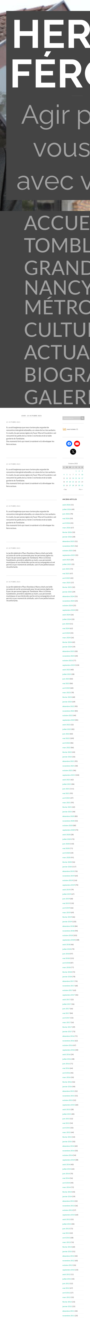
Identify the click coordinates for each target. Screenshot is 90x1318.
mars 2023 (66, 692)
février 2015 (67, 1137)
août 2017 (66, 999)
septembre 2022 (68, 720)
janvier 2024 (67, 647)
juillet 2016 (66, 1059)
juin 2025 (66, 569)
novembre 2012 (68, 1260)
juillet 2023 (66, 674)
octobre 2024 (67, 605)
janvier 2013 (67, 1251)
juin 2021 (66, 789)
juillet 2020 (66, 839)
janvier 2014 (67, 1196)
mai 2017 (65, 1013)
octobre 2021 (67, 770)
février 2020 (67, 862)
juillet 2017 (66, 1004)
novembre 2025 (68, 546)
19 (67, 482)
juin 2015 (66, 1119)
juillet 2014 (66, 1169)
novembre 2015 (68, 1096)
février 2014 (67, 1192)
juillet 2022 (66, 729)
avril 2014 (66, 1183)
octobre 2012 (67, 1265)
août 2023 (66, 669)
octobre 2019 (67, 880)
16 (79, 478)
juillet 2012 (66, 1279)
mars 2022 (66, 747)
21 (73, 482)
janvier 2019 (67, 921)
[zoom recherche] (82, 418)
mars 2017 (66, 1022)
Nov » (81, 489)
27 (70, 485)
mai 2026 (65, 518)
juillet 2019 (66, 894)
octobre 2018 (67, 935)
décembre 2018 (68, 926)
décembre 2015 (68, 1091)
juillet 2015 (66, 1114)
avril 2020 (66, 853)
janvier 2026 (67, 537)
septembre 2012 (68, 1270)
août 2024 (66, 615)
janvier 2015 (67, 1141)
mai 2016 (65, 1068)
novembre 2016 (68, 1041)
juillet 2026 (66, 509)
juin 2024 (66, 624)
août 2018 (66, 944)
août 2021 (66, 780)
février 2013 (67, 1247)
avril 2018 (66, 963)
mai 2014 (65, 1178)
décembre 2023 (68, 651)
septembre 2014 (68, 1160)
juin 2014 (66, 1173)
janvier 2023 (67, 702)
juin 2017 (66, 1008)
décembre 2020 (68, 816)
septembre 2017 (68, 995)
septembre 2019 (68, 885)
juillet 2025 (66, 564)
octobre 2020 (67, 825)
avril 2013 (66, 1238)
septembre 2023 (68, 665)
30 (79, 485)
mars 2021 (66, 802)
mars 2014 (66, 1187)
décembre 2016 (68, 1036)
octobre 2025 (67, 550)
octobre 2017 (67, 990)
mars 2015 (66, 1132)
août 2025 (66, 560)
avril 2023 (66, 688)
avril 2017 (66, 1018)
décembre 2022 (68, 706)
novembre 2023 (68, 656)
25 (64, 485)
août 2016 (66, 1054)
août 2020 (66, 834)
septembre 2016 (68, 1050)
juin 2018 (66, 954)
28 (73, 485)
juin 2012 (66, 1283)
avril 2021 (66, 798)
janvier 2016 (67, 1086)
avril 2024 (66, 633)
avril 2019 (66, 908)
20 (70, 482)
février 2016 (67, 1082)
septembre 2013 (68, 1215)
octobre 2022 (67, 715)
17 (82, 478)
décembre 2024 (68, 596)
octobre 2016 (67, 1045)
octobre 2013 (67, 1210)
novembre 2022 (68, 711)
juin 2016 (66, 1064)
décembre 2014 (68, 1146)
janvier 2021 (67, 812)
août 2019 (66, 889)
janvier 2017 (67, 1031)
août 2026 (66, 505)
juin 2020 (66, 844)
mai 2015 (65, 1123)
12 (67, 478)
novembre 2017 (68, 986)
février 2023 (67, 697)
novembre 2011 (68, 1315)
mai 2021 (65, 793)
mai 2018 (65, 958)
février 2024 (67, 642)
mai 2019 (65, 903)
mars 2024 (66, 637)
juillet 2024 (66, 619)
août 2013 (66, 1219)
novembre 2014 (68, 1151)
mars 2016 (66, 1077)
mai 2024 (65, 628)
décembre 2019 (68, 871)
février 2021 (67, 807)
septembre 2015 (68, 1105)
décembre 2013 (68, 1201)
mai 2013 (65, 1233)
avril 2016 (66, 1073)
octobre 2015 (67, 1100)
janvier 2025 (67, 592)
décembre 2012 (68, 1256)
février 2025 (67, 587)
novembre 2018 (68, 931)
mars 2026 (66, 528)
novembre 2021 (68, 766)
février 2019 (67, 917)
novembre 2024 (68, 601)
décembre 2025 (68, 541)
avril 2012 (66, 1293)
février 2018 (67, 972)
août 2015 (66, 1109)
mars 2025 (66, 582)
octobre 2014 (67, 1155)
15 (76, 478)
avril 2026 (66, 523)
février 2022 (67, 752)
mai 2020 (65, 848)
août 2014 (66, 1164)
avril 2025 (66, 578)
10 (82, 474)
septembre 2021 (68, 775)
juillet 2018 (66, 949)
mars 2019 (66, 912)
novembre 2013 (68, 1206)
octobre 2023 (67, 660)
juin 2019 (66, 899)
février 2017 (67, 1027)
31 (82, 485)
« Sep (65, 489)
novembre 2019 (68, 876)
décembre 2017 (68, 981)
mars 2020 (66, 857)
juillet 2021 (66, 784)
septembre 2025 (68, 555)
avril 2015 (66, 1128)
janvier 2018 (67, 976)
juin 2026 (66, 514)
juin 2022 (66, 734)
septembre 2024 (68, 610)
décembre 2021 (68, 761)
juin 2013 (66, 1228)
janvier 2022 (67, 757)
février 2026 (67, 532)
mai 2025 (65, 573)
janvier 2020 (67, 867)
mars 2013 (66, 1242)
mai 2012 (65, 1288)
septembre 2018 (68, 940)
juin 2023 (66, 679)
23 (79, 482)
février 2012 (67, 1302)
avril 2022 (66, 743)
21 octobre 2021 (13, 422)
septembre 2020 (68, 830)
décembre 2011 (68, 1311)
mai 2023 (65, 683)
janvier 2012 (67, 1306)
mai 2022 (65, 738)
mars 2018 (66, 967)
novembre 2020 (68, 821)
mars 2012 (66, 1297)
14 (73, 478)
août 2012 (66, 1274)
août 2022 (66, 725)
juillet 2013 (66, 1224)
